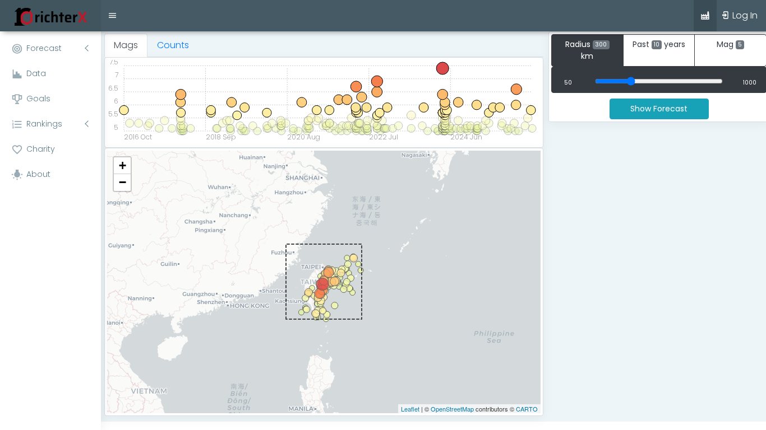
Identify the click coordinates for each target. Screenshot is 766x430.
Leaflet (410, 408)
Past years (659, 44)
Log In (744, 15)
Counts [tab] (173, 45)
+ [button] (122, 165)
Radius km (586, 50)
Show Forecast (658, 108)
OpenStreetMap (452, 408)
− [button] (122, 182)
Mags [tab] (126, 45)
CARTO (527, 408)
